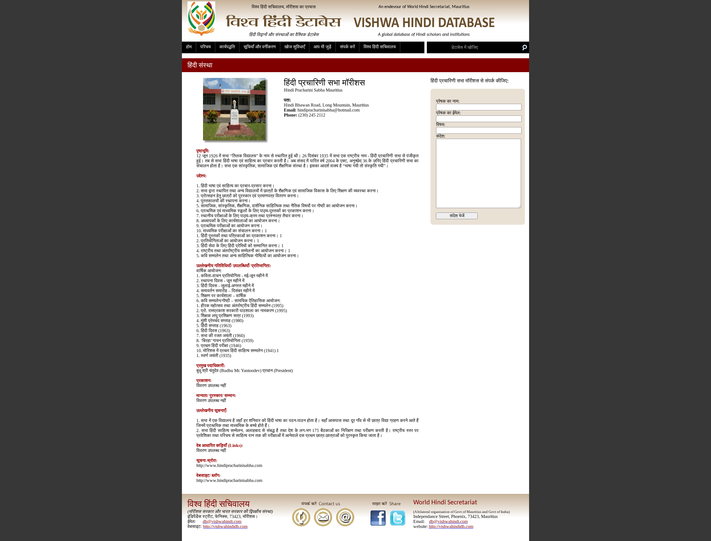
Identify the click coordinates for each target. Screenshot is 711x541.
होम (189, 46)
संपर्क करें (347, 46)
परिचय (205, 46)
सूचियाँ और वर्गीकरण (260, 46)
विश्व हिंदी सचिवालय (380, 46)
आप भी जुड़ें (322, 46)
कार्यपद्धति (227, 46)
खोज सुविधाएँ (294, 46)
